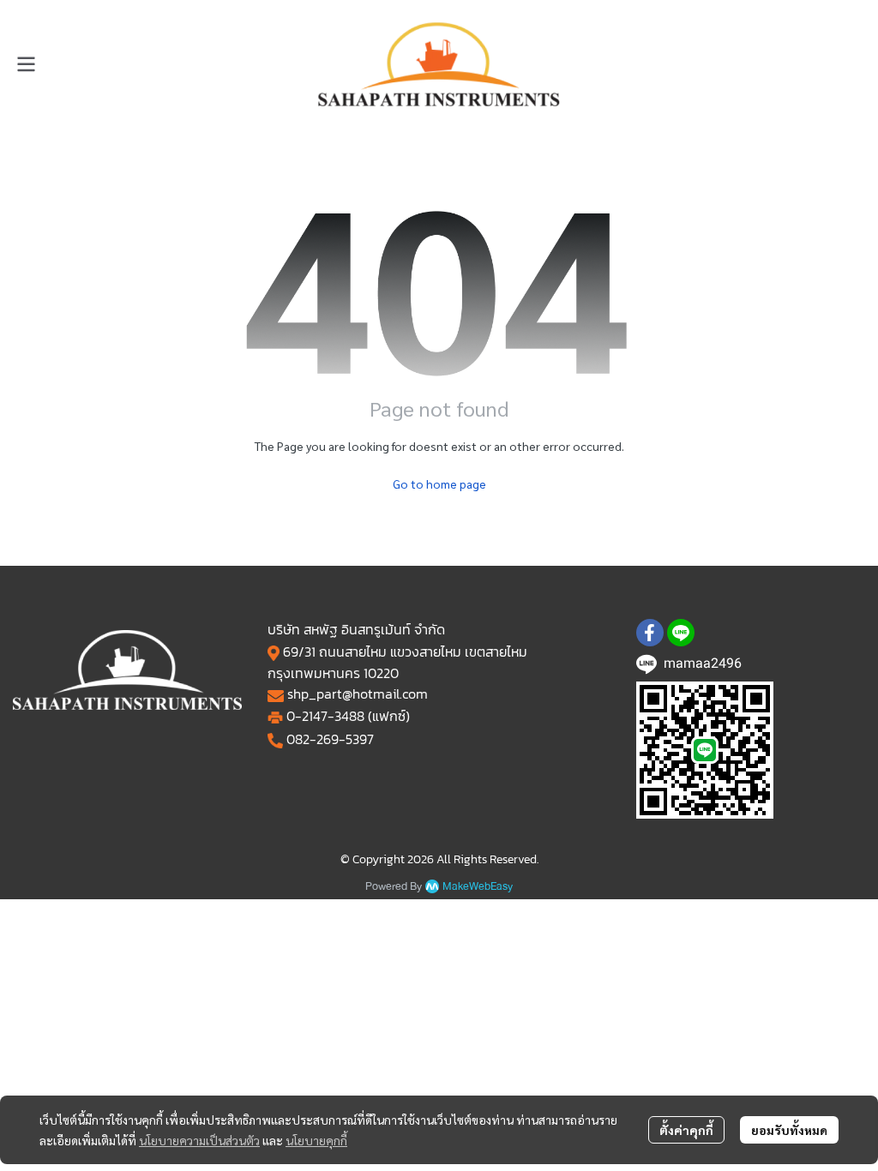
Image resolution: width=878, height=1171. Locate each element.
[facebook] (650, 632)
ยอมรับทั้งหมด (789, 1130)
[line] (681, 632)
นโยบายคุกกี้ (316, 1140)
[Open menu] (26, 64)
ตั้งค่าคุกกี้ (686, 1130)
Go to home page (439, 483)
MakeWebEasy (477, 887)
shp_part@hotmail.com (357, 693)
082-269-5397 (330, 739)
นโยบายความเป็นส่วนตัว (199, 1140)
